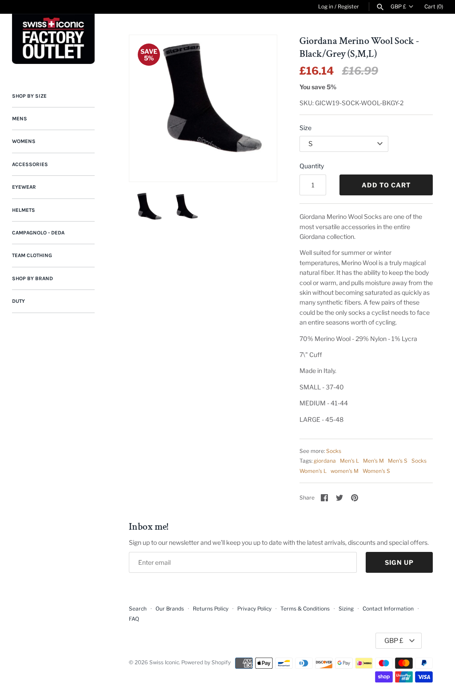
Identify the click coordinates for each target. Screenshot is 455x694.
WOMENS (24, 141)
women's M (345, 471)
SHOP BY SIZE (29, 96)
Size (305, 127)
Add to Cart (386, 185)
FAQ (134, 619)
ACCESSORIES (30, 164)
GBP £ (398, 7)
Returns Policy (210, 609)
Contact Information (388, 609)
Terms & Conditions (305, 609)
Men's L (349, 461)
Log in (325, 7)
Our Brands (170, 609)
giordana (325, 461)
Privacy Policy (254, 609)
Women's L (313, 471)
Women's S (376, 471)
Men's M (373, 461)
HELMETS (23, 210)
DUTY (18, 301)
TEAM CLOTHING (32, 255)
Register (348, 7)
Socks (333, 451)
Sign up (399, 562)
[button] (258, 108)
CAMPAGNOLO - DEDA (38, 233)
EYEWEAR (24, 187)
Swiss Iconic (164, 662)
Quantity (311, 166)
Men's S (397, 461)
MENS (19, 118)
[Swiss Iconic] (53, 39)
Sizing (346, 609)
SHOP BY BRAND (32, 278)
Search (138, 609)
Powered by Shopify (206, 662)
